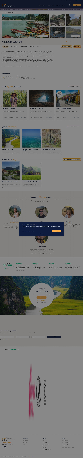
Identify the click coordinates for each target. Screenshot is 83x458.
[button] (28, 231)
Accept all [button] (56, 231)
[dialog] (41, 229)
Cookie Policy (41, 233)
